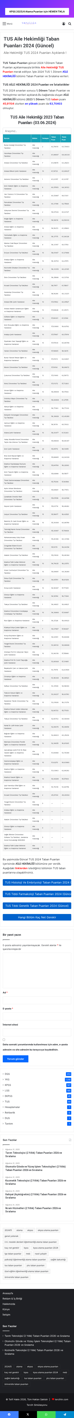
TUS (7, 1101)
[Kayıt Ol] (63, 25)
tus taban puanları (13, 1265)
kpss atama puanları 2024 (45, 1247)
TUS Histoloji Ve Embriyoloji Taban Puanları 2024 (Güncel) (38, 882)
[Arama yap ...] (69, 25)
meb (28, 1253)
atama (20, 1230)
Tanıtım (9, 1123)
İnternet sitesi (10, 1024)
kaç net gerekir (12, 1247)
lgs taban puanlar (13, 1253)
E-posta (8, 1008)
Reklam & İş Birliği (12, 1298)
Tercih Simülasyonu (37, 1405)
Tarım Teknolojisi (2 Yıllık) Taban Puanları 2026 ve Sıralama (37, 1335)
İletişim (6, 1314)
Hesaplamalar (12, 1107)
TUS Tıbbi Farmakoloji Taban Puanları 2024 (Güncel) (38, 894)
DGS (7, 1074)
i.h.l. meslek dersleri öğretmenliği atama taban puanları (31, 1242)
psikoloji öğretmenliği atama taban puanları (25, 1259)
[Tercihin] (29, 23)
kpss (26, 1247)
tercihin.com (61, 1399)
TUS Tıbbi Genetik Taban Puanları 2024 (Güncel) (37, 905)
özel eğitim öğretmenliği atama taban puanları (26, 1271)
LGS (7, 1090)
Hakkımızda (9, 1304)
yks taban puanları (35, 1265)
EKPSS (8, 1096)
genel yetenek (11, 1236)
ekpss (30, 1230)
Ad (5, 992)
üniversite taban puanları (16, 1277)
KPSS (8, 1085)
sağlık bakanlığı (58, 1259)
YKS (7, 1079)
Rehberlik (10, 1112)
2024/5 (8, 1230)
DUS (7, 1118)
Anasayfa (8, 1293)
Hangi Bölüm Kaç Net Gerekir (37, 917)
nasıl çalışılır (41, 1253)
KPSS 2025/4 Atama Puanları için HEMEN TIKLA (37, 11)
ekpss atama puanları (48, 1230)
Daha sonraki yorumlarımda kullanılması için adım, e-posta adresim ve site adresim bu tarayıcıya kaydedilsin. (35, 1047)
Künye (6, 1309)
